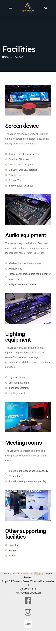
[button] (10, 7)
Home (5, 57)
